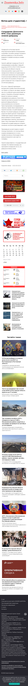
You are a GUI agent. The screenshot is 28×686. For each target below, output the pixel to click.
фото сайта (4, 152)
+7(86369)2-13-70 (14, 6)
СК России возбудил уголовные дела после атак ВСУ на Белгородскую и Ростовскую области (12, 361)
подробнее (8, 678)
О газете (3, 607)
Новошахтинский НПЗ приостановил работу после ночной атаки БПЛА (18, 305)
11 (6, 251)
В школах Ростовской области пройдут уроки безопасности (12, 549)
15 (19, 251)
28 (16, 255)
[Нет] (26, 680)
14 (16, 251)
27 (13, 255)
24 (4, 255)
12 (10, 251)
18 (7, 253)
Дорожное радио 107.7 (12, 200)
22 (19, 253)
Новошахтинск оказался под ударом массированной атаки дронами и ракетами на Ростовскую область (18, 295)
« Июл (5, 262)
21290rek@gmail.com (14, 8)
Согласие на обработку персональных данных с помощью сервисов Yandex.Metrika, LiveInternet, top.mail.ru (13, 667)
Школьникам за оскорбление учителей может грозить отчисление (18, 326)
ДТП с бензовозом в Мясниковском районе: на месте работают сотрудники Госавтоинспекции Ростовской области (13, 518)
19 (10, 253)
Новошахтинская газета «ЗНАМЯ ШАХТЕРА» (13, 601)
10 (4, 251)
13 (13, 251)
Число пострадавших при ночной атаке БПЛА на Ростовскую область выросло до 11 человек (13, 390)
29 (19, 255)
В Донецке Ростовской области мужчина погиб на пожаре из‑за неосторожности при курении (12, 489)
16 (22, 251)
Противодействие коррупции (9, 603)
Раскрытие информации (8, 605)
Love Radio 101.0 (10, 196)
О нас (3, 599)
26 (10, 255)
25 (7, 255)
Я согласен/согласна (14, 683)
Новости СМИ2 (5, 161)
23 (22, 253)
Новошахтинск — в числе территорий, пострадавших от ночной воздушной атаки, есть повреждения (17, 316)
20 (13, 253)
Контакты (4, 609)
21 (16, 253)
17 (3, 253)
